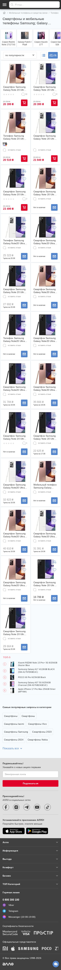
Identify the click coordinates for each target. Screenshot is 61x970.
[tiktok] (47, 807)
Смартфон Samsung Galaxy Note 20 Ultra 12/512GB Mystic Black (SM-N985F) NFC (14, 193)
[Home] (4, 13)
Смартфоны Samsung (16, 731)
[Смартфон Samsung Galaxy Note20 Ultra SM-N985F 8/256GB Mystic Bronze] (45, 373)
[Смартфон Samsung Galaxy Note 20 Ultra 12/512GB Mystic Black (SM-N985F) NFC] (15, 178)
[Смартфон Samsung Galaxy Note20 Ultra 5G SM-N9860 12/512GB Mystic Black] (45, 227)
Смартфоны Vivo (37, 724)
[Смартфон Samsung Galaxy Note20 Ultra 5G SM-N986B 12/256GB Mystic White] (45, 520)
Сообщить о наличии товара (54, 207)
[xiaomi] (5, 949)
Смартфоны (10, 716)
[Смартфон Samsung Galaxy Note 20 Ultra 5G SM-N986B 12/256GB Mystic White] (45, 73)
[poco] (47, 949)
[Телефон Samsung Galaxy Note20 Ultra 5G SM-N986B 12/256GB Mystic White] (15, 227)
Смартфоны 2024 (13, 739)
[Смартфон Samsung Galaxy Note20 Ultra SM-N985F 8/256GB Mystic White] (15, 471)
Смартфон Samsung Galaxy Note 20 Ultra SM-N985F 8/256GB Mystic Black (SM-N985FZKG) (14, 291)
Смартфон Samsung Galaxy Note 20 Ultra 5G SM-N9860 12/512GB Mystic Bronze (45, 193)
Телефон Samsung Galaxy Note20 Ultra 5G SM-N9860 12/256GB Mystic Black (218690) (14, 340)
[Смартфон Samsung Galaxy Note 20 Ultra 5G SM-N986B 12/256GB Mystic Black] (15, 617)
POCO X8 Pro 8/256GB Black (32, 677)
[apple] (13, 949)
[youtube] (37, 807)
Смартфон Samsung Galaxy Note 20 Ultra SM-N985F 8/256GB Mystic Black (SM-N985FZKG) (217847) (45, 437)
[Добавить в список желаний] (24, 74)
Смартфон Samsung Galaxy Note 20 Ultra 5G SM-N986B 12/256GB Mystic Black (14, 633)
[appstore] (14, 831)
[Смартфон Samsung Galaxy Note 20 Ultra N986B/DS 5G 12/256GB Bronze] (15, 73)
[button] (43, 55)
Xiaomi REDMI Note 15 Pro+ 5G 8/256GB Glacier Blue (37, 664)
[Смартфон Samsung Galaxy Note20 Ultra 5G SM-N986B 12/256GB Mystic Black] (45, 324)
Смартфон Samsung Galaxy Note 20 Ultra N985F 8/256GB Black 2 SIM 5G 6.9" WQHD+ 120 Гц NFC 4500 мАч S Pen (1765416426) (46, 584)
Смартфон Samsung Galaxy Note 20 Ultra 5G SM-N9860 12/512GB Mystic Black (14, 437)
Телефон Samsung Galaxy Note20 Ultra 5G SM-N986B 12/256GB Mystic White (14, 242)
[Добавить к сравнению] (24, 66)
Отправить (12, 4)
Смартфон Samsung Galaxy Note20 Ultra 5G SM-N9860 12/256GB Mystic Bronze (45, 291)
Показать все (11, 748)
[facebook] (6, 807)
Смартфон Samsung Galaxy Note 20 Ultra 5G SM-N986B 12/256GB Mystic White (45, 88)
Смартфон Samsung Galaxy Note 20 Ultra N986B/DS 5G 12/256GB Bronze (14, 88)
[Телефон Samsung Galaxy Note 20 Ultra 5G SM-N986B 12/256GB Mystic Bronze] (15, 122)
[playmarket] (37, 831)
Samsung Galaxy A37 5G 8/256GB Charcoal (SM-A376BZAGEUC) (34, 683)
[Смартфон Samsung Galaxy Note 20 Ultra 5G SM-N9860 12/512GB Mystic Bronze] (45, 178)
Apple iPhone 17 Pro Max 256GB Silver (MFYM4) (36, 690)
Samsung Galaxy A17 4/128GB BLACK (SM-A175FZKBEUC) (36, 670)
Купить (24, 103)
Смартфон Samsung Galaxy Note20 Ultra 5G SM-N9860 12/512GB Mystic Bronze (14, 535)
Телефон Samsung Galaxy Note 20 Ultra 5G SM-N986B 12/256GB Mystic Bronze (14, 137)
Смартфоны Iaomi (14, 724)
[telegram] (26, 807)
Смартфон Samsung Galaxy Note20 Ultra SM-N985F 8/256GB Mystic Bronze (45, 388)
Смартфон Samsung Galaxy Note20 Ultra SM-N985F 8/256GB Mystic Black (14, 388)
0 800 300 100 (11, 899)
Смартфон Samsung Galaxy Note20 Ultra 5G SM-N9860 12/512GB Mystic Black (45, 242)
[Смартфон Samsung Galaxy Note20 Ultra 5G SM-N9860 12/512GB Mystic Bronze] (15, 520)
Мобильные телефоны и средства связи (28, 13)
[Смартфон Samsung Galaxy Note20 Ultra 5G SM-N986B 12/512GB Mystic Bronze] (15, 569)
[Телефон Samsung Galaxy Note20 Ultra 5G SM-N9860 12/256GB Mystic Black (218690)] (15, 324)
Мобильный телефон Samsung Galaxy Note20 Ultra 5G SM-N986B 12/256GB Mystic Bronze (45, 486)
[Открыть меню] (4, 4)
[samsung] (28, 949)
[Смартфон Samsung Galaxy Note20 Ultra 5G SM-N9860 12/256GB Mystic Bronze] (45, 275)
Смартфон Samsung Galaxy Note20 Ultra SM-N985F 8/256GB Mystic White (14, 486)
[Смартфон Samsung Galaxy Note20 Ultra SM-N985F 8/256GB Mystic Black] (15, 373)
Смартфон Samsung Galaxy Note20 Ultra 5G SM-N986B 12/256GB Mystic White (45, 535)
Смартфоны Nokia (38, 739)
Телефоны (56, 13)
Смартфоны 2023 (42, 731)
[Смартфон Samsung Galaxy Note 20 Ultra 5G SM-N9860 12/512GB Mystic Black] (15, 422)
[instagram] (16, 807)
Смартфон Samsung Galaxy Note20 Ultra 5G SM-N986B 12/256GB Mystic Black (45, 340)
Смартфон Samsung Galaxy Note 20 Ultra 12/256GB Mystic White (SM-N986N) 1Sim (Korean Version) (45, 137)
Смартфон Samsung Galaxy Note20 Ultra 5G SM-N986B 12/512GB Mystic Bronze (14, 584)
